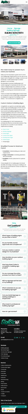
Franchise (3, 373)
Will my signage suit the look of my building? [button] (12, 281)
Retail (2, 389)
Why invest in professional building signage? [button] (11, 305)
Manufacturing (4, 379)
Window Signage (7, 131)
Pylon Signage (4, 354)
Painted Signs (6, 139)
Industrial (3, 377)
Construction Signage (6, 352)
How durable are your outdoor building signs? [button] (12, 258)
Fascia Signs (6, 133)
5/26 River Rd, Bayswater (20, 331)
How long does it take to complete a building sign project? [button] (10, 266)
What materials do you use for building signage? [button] (11, 289)
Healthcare (4, 375)
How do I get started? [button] (9, 311)
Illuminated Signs (5, 350)
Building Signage (5, 348)
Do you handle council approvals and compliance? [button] (12, 243)
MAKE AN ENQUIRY (13, 43)
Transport (3, 395)
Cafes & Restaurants (6, 365)
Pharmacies (4, 383)
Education (3, 371)
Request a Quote (13, 406)
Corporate (3, 369)
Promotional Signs (5, 356)
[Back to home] (5, 2)
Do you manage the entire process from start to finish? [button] (12, 274)
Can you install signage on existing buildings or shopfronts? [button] (11, 296)
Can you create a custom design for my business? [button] (11, 251)
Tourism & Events (5, 391)
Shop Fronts (6, 129)
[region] (14, 55)
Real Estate (4, 387)
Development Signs (8, 137)
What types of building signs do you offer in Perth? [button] (12, 236)
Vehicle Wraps (4, 358)
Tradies (3, 393)
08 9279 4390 (4, 331)
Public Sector (4, 385)
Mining (2, 381)
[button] (26, 2)
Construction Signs (7, 135)
